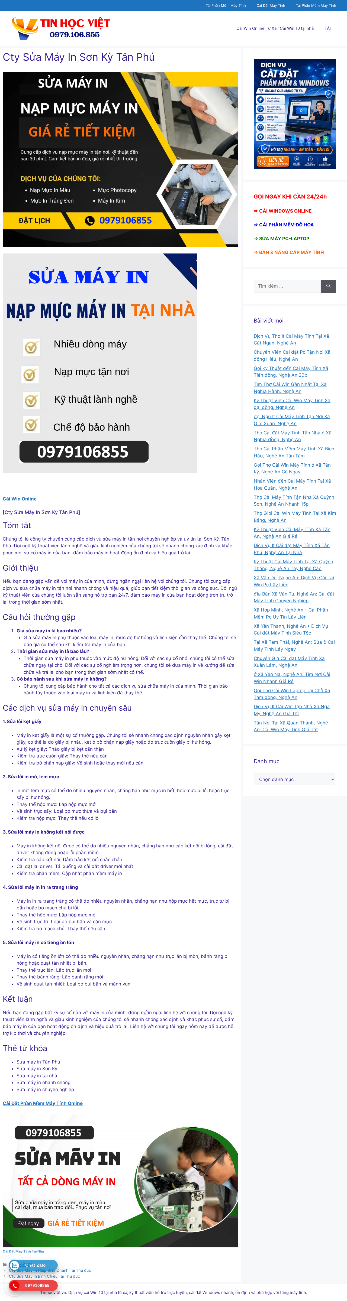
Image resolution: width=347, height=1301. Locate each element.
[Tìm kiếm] (328, 286)
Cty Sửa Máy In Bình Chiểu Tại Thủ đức (44, 1276)
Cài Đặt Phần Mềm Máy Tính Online (43, 1103)
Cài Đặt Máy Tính (271, 5)
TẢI (327, 28)
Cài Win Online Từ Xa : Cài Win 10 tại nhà (275, 28)
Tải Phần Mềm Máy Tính (226, 5)
